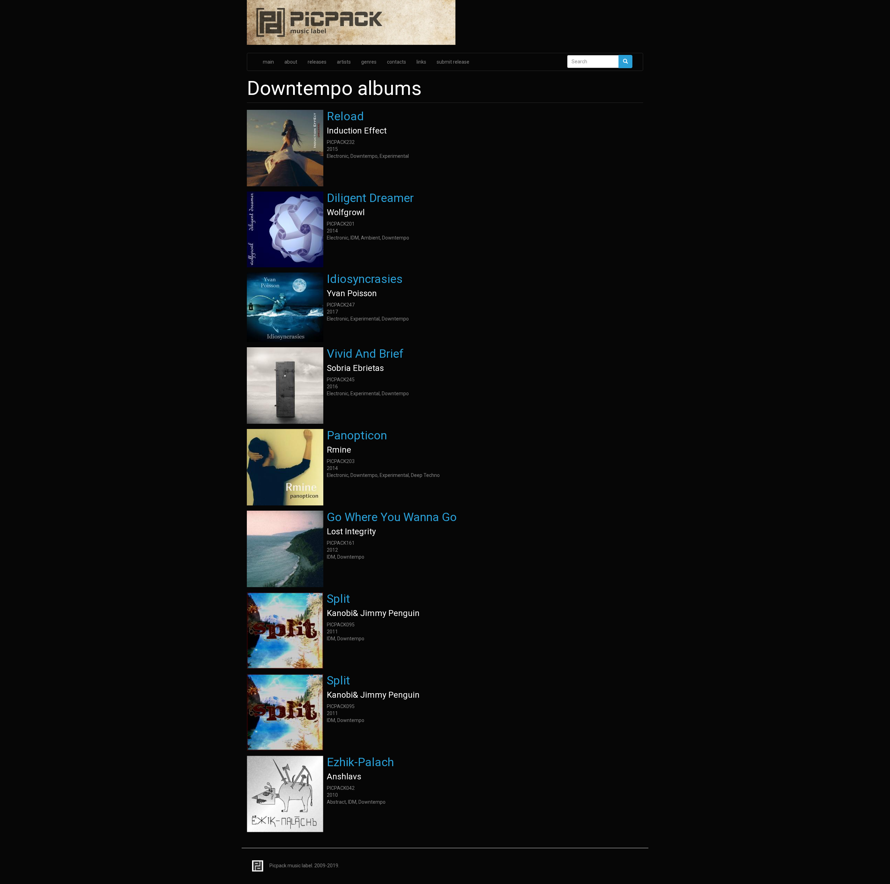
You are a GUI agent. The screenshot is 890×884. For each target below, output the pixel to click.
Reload (345, 116)
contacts (396, 62)
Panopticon (357, 435)
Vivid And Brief (365, 353)
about (290, 62)
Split (338, 599)
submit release (453, 62)
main (268, 62)
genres (369, 62)
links (421, 62)
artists (344, 62)
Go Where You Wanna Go (392, 517)
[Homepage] (445, 23)
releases (317, 62)
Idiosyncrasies (365, 279)
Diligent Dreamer (370, 198)
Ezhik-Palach (360, 762)
